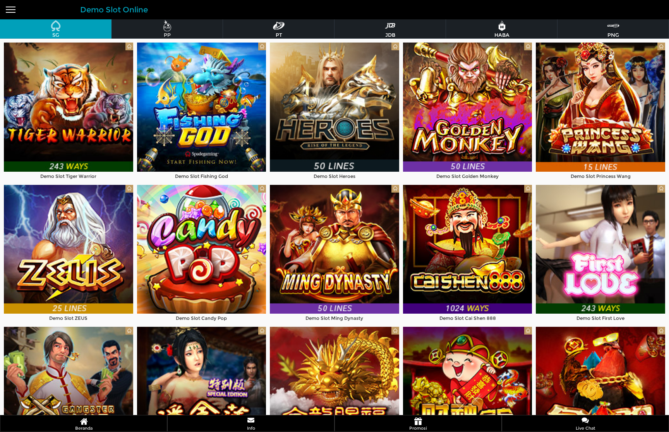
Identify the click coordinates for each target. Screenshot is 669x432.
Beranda (84, 428)
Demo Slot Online (114, 9)
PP (167, 35)
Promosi (418, 428)
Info (251, 428)
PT (279, 35)
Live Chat (585, 428)
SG (55, 35)
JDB (390, 35)
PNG (613, 35)
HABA (501, 35)
